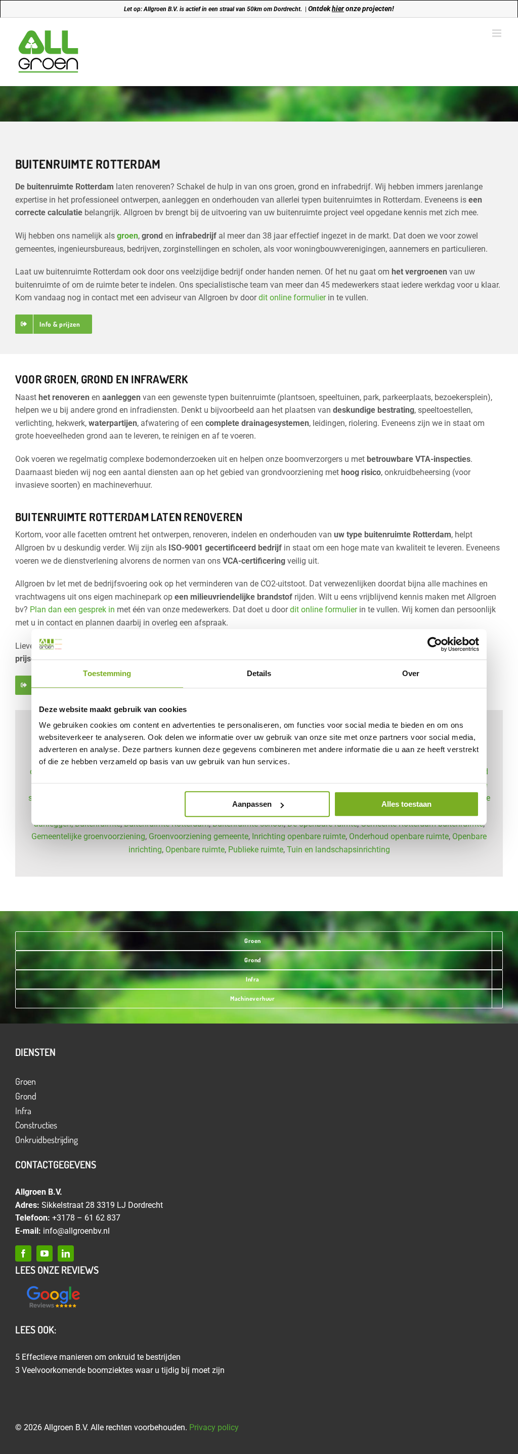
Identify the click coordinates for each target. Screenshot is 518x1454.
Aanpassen (252, 804)
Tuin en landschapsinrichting (338, 849)
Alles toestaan (406, 804)
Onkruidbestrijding (46, 1139)
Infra (23, 1110)
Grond (25, 1096)
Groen (25, 1081)
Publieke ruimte (255, 849)
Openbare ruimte (195, 849)
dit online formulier (292, 297)
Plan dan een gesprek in (72, 609)
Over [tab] (410, 673)
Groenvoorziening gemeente (198, 836)
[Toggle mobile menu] (497, 33)
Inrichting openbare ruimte (299, 836)
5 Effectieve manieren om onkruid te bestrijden (98, 1357)
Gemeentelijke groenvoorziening (88, 836)
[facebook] (23, 1253)
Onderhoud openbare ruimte (399, 836)
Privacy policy (214, 1427)
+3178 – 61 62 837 (86, 1218)
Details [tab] (259, 673)
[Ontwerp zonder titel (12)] (53, 1286)
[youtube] (44, 1253)
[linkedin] (66, 1253)
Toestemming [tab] (107, 673)
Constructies (36, 1124)
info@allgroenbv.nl (76, 1231)
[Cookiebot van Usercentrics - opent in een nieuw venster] (435, 644)
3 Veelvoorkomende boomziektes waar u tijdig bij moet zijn (120, 1370)
